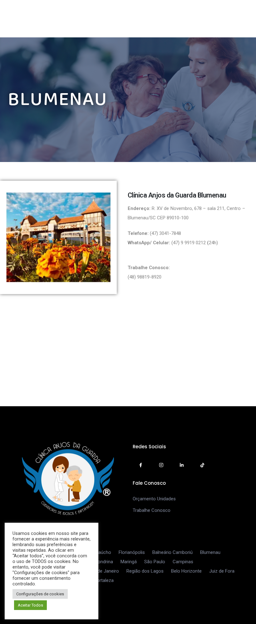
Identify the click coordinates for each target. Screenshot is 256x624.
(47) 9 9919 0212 (189, 242)
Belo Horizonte (186, 571)
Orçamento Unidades (154, 499)
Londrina (104, 561)
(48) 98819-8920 (144, 277)
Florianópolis (132, 552)
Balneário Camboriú (172, 552)
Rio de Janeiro (104, 571)
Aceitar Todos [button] (30, 605)
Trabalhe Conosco (151, 510)
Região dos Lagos (145, 571)
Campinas (183, 561)
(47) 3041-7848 (166, 233)
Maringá (129, 561)
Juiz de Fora (221, 571)
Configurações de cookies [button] (40, 594)
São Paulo (154, 561)
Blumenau (210, 552)
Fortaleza (104, 580)
